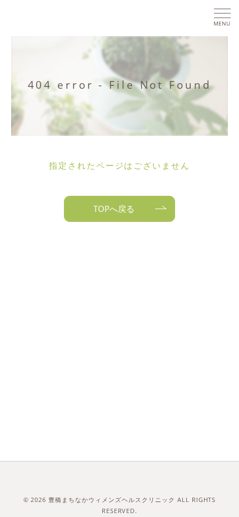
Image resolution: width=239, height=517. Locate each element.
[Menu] (222, 15)
